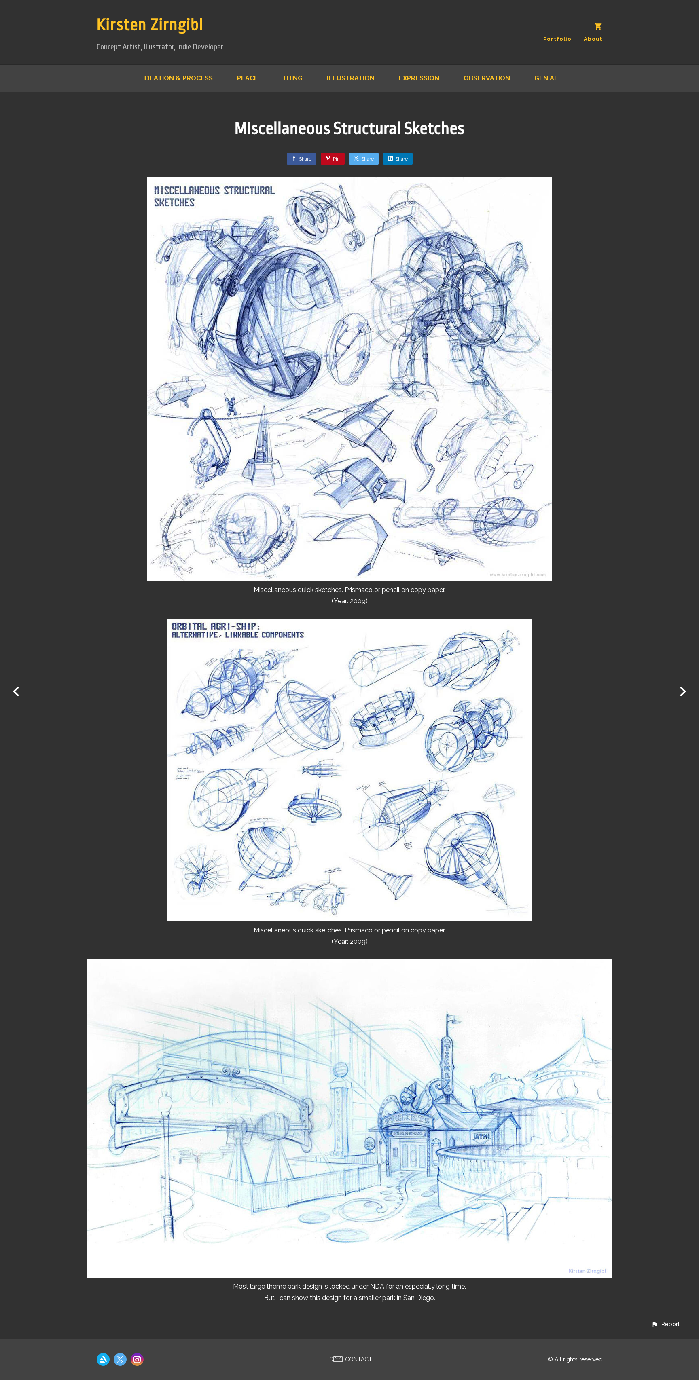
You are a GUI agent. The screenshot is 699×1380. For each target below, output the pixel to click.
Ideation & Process (178, 78)
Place (247, 78)
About (593, 39)
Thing (292, 78)
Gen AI (545, 78)
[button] (665, 1324)
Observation (487, 78)
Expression (419, 78)
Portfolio (557, 39)
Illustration (351, 78)
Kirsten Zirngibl (150, 25)
